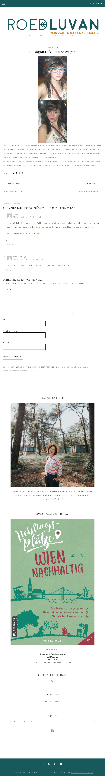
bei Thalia (52, 659)
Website (6, 343)
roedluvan (17, 257)
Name (6, 319)
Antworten (11, 244)
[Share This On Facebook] (11, 172)
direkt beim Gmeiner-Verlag (52, 654)
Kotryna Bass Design (82, 773)
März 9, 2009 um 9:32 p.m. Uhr (28, 217)
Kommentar (9, 289)
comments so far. (12, 203)
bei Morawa (52, 657)
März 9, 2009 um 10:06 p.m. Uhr (28, 259)
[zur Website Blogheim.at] (52, 740)
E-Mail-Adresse (10, 331)
